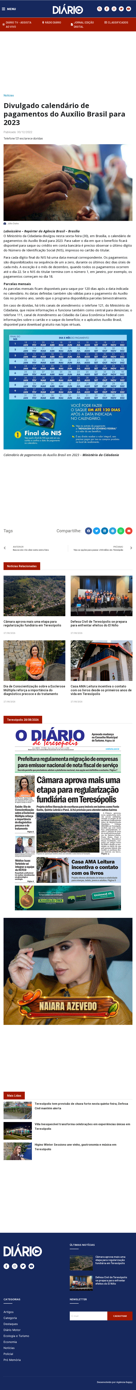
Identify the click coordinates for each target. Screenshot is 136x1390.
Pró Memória (12, 1360)
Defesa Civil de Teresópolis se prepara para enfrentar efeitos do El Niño (99, 623)
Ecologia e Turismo (16, 1336)
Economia (10, 1342)
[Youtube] (128, 8)
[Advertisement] (70, 61)
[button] (99, 8)
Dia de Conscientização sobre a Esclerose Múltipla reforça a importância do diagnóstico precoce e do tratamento (34, 690)
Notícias (9, 95)
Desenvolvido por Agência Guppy (114, 1381)
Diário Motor (12, 1330)
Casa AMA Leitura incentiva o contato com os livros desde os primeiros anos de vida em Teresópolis (101, 690)
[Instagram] (114, 8)
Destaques (11, 1324)
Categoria (10, 1318)
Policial (8, 1354)
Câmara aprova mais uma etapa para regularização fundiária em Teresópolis (32, 623)
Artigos (8, 1312)
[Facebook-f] (106, 8)
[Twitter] (121, 8)
